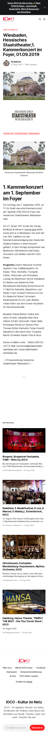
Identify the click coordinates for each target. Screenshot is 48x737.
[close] (45, 7)
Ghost (29, 681)
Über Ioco (7, 668)
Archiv (13, 676)
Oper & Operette (10, 30)
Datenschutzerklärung (30, 672)
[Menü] (44, 19)
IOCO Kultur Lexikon (29, 676)
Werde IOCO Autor (24, 668)
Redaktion (16, 61)
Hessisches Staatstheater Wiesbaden (21, 133)
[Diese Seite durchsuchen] (40, 19)
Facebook (40, 668)
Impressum (12, 672)
